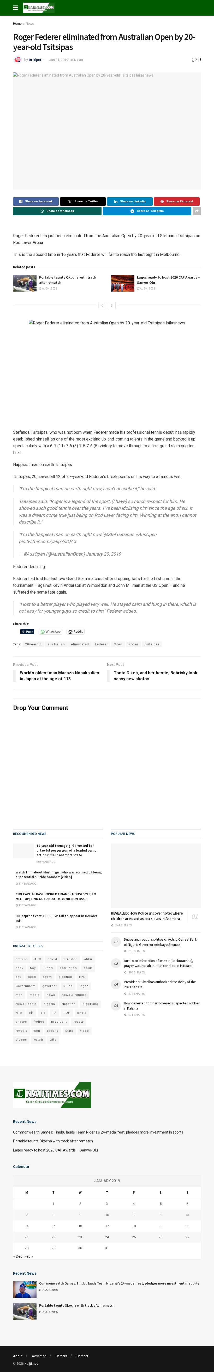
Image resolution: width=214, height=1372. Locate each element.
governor (49, 986)
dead (32, 977)
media (34, 995)
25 (134, 1237)
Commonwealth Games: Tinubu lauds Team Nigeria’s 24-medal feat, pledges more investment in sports (98, 1132)
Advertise (39, 1356)
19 (160, 1226)
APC (37, 959)
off (31, 1013)
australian (56, 644)
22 (53, 1237)
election (65, 977)
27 (187, 1237)
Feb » (29, 1256)
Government (25, 986)
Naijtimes (31, 1363)
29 (53, 1248)
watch (38, 1039)
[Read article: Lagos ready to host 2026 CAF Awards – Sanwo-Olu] (122, 283)
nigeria (49, 1004)
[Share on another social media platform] (197, 211)
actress (22, 959)
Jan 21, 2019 (58, 60)
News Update (26, 1004)
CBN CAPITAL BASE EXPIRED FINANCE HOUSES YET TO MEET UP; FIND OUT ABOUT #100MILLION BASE (56, 896)
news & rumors (74, 995)
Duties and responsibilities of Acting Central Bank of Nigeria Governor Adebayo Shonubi (160, 942)
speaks (52, 1031)
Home (17, 24)
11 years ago (27, 883)
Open (118, 644)
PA (54, 1013)
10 (107, 1215)
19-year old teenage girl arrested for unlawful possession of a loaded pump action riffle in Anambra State (67, 850)
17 (107, 1226)
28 (26, 1248)
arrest (52, 959)
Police (39, 1021)
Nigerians (90, 1004)
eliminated (80, 644)
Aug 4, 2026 (49, 288)
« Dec (17, 1256)
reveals (21, 1031)
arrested (71, 959)
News (30, 24)
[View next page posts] (112, 305)
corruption (68, 968)
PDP (66, 1013)
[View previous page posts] (102, 305)
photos (21, 1021)
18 (134, 1226)
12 (160, 1215)
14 (26, 1226)
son (37, 1031)
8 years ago (47, 861)
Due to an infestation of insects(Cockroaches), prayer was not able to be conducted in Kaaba (158, 963)
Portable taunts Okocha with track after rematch (53, 1141)
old (43, 1013)
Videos (21, 1039)
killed (68, 986)
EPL (82, 977)
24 (107, 1237)
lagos (84, 986)
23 (80, 1237)
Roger (133, 644)
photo (82, 1013)
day (18, 977)
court (88, 968)
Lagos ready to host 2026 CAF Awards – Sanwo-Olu (55, 1150)
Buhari (48, 968)
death (47, 977)
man (19, 995)
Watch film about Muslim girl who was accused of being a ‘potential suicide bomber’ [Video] (59, 874)
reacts (79, 1021)
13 (187, 1215)
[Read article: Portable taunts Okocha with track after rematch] (25, 283)
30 (80, 1248)
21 (26, 1237)
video (84, 1031)
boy (33, 968)
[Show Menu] (15, 8)
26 (160, 1237)
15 (53, 1226)
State (69, 1031)
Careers (61, 1356)
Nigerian (69, 1004)
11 (134, 1215)
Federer (101, 644)
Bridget (35, 60)
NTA (19, 1013)
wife (53, 1039)
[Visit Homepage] (39, 8)
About (17, 1356)
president (59, 1021)
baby (19, 968)
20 (187, 1226)
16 (80, 1226)
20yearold (33, 644)
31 (107, 1248)
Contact (82, 1356)
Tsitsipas (152, 644)
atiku (88, 959)
